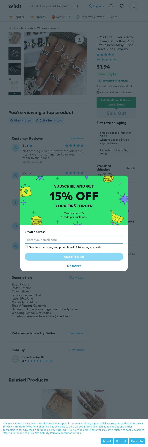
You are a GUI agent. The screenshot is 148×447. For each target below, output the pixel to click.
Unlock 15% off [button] (74, 256)
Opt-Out (121, 441)
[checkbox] (26, 246)
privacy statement (14, 426)
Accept (107, 441)
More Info (137, 441)
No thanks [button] (74, 266)
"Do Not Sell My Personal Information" (53, 433)
